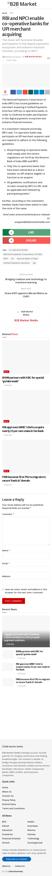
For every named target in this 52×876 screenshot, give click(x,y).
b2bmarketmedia (16, 871)
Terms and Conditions (13, 808)
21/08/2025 (7, 485)
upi (34, 263)
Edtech (5, 826)
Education (7, 830)
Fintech (6, 842)
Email (6, 563)
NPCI (6, 258)
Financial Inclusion (11, 838)
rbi (12, 258)
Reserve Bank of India (27, 258)
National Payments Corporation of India (23, 254)
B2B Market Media (33, 56)
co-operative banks (18, 250)
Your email (12, 707)
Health (30, 821)
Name (6, 550)
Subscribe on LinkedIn (16, 859)
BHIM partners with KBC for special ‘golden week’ (29, 653)
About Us (6, 791)
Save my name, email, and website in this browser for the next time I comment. (26, 591)
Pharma (31, 830)
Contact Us (7, 795)
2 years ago (11, 60)
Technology (33, 838)
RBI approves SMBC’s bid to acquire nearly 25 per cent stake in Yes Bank (33, 667)
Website (6, 576)
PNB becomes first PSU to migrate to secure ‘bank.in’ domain (33, 681)
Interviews (32, 826)
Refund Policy (9, 804)
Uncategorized (34, 842)
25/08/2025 (7, 435)
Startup (31, 834)
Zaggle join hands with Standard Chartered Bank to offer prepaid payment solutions (21, 637)
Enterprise (7, 834)
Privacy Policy (9, 800)
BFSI (11, 13)
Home (4, 13)
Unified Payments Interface (17, 263)
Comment (8, 514)
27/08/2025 (7, 385)
